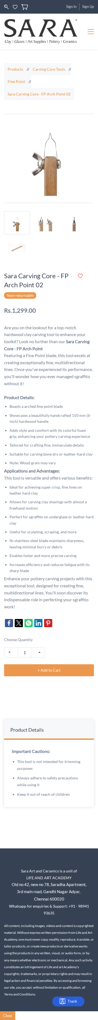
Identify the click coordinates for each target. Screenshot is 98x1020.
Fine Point (16, 81)
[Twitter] (19, 623)
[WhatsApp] (28, 623)
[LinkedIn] (38, 623)
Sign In (71, 6)
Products (15, 69)
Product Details (27, 730)
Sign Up (88, 6)
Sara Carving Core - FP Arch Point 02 (39, 94)
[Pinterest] (48, 623)
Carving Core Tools (49, 69)
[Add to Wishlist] (80, 275)
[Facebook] (9, 623)
